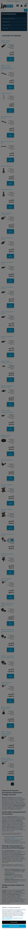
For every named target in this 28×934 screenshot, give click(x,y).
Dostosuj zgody (14, 922)
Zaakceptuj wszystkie (14, 926)
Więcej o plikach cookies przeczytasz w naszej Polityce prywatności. (12, 918)
